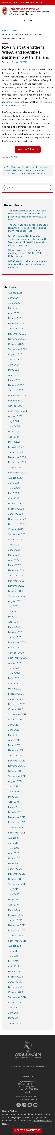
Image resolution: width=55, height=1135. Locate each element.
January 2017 (15, 868)
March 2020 (14, 688)
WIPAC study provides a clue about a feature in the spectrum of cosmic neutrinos (27, 264)
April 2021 (13, 621)
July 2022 (13, 544)
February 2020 (16, 693)
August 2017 (15, 837)
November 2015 (16, 930)
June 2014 (13, 1012)
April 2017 (13, 853)
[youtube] (35, 1105)
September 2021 (17, 596)
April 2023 (13, 498)
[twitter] (18, 1105)
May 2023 (13, 493)
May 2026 (13, 308)
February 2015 (15, 976)
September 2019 (17, 714)
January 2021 (15, 637)
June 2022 (14, 549)
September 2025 (17, 349)
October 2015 (15, 935)
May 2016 (13, 899)
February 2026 (16, 323)
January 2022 (15, 575)
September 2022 (17, 534)
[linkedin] (30, 1105)
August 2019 (15, 719)
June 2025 (14, 364)
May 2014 (13, 1017)
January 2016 (15, 920)
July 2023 (13, 482)
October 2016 (15, 879)
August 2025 (15, 354)
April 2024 (13, 436)
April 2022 (13, 560)
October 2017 (15, 827)
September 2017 (17, 832)
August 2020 (15, 662)
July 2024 (13, 421)
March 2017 (14, 858)
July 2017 (13, 842)
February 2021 (15, 632)
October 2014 (15, 992)
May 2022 (13, 554)
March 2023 (14, 503)
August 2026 (15, 292)
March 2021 (14, 626)
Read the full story (27, 149)
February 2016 (15, 914)
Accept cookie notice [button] (27, 1130)
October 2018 (15, 770)
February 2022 (16, 570)
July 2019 (13, 724)
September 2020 (17, 657)
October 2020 (16, 652)
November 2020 (17, 647)
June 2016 (13, 894)
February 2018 (15, 812)
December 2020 (17, 642)
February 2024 (16, 446)
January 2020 (15, 698)
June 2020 (14, 673)
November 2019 (16, 704)
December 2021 (16, 580)
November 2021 (16, 585)
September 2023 (17, 472)
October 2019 (15, 709)
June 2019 (13, 729)
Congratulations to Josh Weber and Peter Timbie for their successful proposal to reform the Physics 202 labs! (27, 215)
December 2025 (17, 333)
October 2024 (16, 405)
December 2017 (16, 817)
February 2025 (16, 385)
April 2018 (13, 801)
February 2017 (15, 863)
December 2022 (17, 518)
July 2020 (13, 668)
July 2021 (13, 606)
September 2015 (17, 940)
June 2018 (13, 791)
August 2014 (15, 1002)
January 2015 (15, 981)
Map (26, 1092)
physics (39, 2)
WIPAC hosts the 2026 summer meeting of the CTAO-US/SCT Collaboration (25, 253)
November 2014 (17, 986)
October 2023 (15, 467)
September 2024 (17, 410)
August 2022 (15, 539)
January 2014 (15, 1023)
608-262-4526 (31, 1099)
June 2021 (13, 611)
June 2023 (14, 488)
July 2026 (13, 297)
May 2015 (13, 961)
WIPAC (11, 87)
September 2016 (17, 884)
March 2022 (14, 565)
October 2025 (16, 344)
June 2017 (13, 848)
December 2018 (16, 760)
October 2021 (15, 590)
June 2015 (13, 956)
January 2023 (15, 513)
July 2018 (13, 786)
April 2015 (13, 966)
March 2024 (14, 441)
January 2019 (15, 755)
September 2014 (17, 997)
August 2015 (15, 945)
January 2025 (15, 390)
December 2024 (17, 395)
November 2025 (17, 338)
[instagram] (24, 1105)
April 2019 (13, 740)
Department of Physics (24, 9)
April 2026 (13, 313)
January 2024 (15, 452)
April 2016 (13, 904)
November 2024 (17, 400)
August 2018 (15, 781)
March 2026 (14, 318)
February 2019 (15, 750)
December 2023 (17, 457)
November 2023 (17, 462)
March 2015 (14, 971)
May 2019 (13, 734)
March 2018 (14, 807)
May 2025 (13, 369)
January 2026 (15, 328)
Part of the (27, 1066)
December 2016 (16, 873)
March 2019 (14, 745)
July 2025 (13, 359)
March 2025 (14, 380)
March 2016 (14, 909)
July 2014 (13, 1007)
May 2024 (13, 431)
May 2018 (13, 796)
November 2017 (16, 822)
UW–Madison (18, 2)
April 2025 (13, 374)
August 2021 (14, 601)
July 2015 (13, 951)
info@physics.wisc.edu (30, 1096)
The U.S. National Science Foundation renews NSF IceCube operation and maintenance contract (28, 227)
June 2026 (14, 302)
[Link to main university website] (27, 1058)
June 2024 (14, 426)
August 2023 (15, 477)
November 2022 (17, 524)
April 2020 (13, 683)
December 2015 (16, 925)
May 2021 (13, 616)
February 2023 (16, 508)
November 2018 (16, 765)
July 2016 (13, 889)
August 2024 (15, 416)
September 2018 (17, 776)
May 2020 (13, 678)
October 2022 (15, 529)
